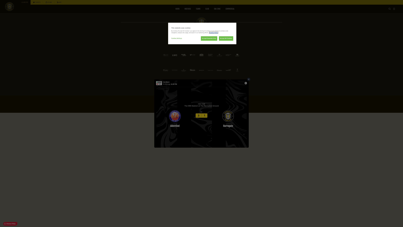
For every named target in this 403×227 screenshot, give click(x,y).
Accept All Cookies (226, 38)
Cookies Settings (176, 38)
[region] (202, 33)
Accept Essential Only (209, 38)
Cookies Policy (213, 32)
